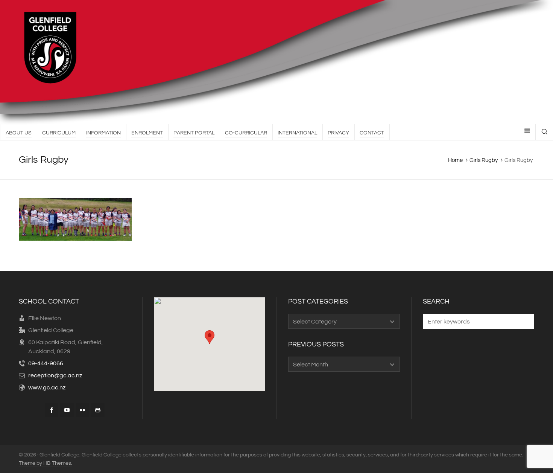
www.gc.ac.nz (46, 388)
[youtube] (67, 410)
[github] (98, 410)
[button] (524, 321)
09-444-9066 (45, 363)
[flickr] (82, 410)
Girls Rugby (483, 160)
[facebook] (51, 410)
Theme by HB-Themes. (45, 463)
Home (455, 160)
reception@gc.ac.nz (55, 375)
